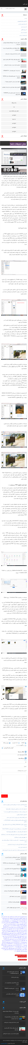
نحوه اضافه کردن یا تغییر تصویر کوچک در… (11, 885)
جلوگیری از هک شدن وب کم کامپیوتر (16, 918)
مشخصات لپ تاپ (23, 35)
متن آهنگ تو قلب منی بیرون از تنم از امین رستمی (16, 817)
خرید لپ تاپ (23, 26)
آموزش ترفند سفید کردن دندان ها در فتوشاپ (11, 87)
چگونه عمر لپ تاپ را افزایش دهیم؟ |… (12, 81)
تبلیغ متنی (14, 115)
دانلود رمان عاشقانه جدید (14, 111)
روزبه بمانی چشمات (15, 977)
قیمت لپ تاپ (23, 32)
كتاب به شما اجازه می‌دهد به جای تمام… (12, 53)
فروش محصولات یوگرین (21, 814)
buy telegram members (21, 955)
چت (14, 106)
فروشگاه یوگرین (16, 919)
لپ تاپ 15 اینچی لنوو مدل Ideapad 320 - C (14, 940)
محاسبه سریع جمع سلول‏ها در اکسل (13, 907)
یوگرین (5, 949)
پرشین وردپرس (4, 1043)
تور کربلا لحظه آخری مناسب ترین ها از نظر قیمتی (17, 844)
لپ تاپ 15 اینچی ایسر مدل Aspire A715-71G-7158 (12, 930)
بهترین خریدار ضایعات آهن (15, 896)
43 (25, 18)
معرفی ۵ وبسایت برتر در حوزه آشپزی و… (12, 879)
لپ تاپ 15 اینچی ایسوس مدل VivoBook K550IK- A (12, 934)
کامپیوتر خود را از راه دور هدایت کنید (13, 949)
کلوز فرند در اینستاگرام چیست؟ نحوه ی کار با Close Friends (14, 828)
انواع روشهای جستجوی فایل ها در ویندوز (12, 890)
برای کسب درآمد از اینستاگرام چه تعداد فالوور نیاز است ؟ (15, 811)
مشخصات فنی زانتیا (22, 847)
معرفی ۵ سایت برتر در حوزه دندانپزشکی (12, 65)
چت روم (14, 119)
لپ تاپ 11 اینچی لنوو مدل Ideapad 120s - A (14, 921)
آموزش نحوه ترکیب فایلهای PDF (18, 154)
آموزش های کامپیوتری (22, 21)
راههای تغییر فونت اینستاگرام (20, 837)
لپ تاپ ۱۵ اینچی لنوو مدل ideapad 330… (11, 70)
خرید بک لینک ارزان (22, 956)
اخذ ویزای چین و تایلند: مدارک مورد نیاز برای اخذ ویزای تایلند (14, 850)
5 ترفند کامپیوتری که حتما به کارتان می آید (19, 916)
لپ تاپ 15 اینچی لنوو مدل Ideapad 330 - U (16, 943)
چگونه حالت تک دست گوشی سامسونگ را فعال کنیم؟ (16, 809)
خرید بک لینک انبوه (22, 959)
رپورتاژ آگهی (23, 29)
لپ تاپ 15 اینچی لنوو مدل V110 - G (18, 946)
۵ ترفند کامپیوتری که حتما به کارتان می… (12, 868)
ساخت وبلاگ (14, 102)
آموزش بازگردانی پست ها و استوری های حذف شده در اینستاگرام (13, 834)
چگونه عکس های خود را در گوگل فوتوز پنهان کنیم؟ (16, 831)
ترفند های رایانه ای (22, 24)
